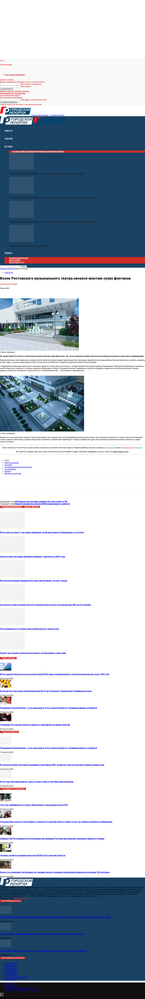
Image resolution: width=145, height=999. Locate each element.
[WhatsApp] (19, 291)
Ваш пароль (26, 86)
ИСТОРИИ (8, 146)
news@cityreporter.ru (21, 898)
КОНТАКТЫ (9, 984)
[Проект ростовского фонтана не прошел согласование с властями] (12, 649)
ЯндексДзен (128, 448)
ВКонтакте (110, 448)
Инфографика (38, 152)
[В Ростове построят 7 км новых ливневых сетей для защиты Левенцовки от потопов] (12, 528)
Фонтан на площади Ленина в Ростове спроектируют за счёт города (33, 580)
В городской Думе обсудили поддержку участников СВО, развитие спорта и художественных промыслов (52, 765)
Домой (3, 269)
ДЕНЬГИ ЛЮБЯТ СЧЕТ (16, 262)
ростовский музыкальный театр (18, 467)
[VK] (3, 291)
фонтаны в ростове (13, 473)
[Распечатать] (28, 291)
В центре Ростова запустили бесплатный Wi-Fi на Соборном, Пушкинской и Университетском (46, 691)
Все (10, 152)
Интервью (27, 152)
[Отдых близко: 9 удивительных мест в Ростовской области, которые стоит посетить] (5, 930)
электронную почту (120, 452)
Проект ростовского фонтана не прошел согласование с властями (33, 653)
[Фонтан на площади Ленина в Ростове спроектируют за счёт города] (12, 576)
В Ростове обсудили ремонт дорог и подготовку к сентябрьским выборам (36, 781)
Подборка (59, 152)
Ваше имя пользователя (31, 84)
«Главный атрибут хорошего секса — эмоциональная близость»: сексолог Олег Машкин (43, 951)
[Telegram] (11, 291)
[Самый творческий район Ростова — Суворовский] (21, 241)
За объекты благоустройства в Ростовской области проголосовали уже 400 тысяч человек (45, 605)
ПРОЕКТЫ (8, 253)
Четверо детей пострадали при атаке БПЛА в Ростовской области (32, 855)
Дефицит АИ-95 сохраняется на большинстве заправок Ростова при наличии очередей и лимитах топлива (52, 838)
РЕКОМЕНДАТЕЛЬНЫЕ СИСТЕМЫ (19, 988)
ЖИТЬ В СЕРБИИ (14, 260)
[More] (36, 291)
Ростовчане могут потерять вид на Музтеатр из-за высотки (29, 629)
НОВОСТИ (8, 131)
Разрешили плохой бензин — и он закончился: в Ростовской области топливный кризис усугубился (48, 708)
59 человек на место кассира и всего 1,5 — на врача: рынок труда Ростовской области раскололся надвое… (53, 222)
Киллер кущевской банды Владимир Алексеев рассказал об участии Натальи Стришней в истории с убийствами (55, 917)
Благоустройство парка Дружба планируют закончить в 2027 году (32, 556)
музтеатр (8, 465)
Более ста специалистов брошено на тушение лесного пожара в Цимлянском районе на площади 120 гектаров (54, 872)
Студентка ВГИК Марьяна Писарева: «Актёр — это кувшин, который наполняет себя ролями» (46, 173)
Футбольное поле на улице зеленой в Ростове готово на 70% (41, 501)
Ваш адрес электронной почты (34, 100)
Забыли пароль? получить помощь (14, 91)
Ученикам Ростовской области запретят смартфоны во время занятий (35, 725)
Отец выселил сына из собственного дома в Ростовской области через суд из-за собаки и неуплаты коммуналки (56, 822)
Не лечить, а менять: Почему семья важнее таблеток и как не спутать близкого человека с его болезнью (52, 198)
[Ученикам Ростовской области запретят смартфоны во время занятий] (5, 720)
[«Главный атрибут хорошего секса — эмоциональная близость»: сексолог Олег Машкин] (5, 947)
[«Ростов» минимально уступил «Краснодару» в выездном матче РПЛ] (5, 801)
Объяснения (49, 152)
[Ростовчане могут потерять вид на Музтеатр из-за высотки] (12, 624)
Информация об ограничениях (13, 93)
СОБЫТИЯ (8, 139)
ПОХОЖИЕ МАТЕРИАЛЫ (11, 507)
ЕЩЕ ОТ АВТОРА (31, 507)
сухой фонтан (10, 469)
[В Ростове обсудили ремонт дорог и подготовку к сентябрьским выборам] (5, 777)
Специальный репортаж (18, 258)
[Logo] (16, 124)
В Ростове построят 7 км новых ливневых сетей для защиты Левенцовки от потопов (42, 532)
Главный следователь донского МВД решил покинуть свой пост (42, 504)
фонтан (8, 471)
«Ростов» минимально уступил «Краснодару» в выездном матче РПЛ (34, 805)
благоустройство (12, 463)
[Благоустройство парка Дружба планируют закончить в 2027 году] (12, 552)
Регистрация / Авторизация (15, 75)
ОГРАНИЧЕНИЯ (11, 986)
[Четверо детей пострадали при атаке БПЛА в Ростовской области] (5, 851)
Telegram (138, 448)
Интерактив (17, 152)
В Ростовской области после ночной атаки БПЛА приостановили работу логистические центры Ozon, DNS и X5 (54, 674)
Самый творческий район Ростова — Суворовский (29, 246)
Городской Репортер (8, 284)
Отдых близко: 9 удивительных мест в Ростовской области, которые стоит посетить (42, 934)
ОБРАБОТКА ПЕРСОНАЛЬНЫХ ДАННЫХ (22, 990)
